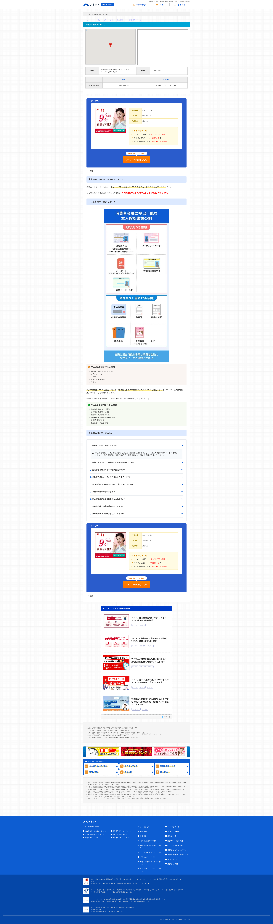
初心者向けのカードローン (121, 838)
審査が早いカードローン (120, 834)
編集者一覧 (171, 836)
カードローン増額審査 (138, 645)
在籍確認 (142, 625)
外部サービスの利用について (150, 846)
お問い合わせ (172, 859)
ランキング (144, 827)
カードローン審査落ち (146, 666)
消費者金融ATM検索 (148, 841)
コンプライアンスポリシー (150, 852)
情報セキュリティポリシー (177, 850)
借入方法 (142, 687)
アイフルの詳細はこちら (136, 160)
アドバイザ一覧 (173, 827)
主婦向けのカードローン (93, 838)
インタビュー (136, 709)
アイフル (134, 625)
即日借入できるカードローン (122, 831)
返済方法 (150, 687)
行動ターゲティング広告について (150, 863)
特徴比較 (143, 836)
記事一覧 (167, 717)
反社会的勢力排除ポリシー (177, 855)
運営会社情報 (172, 864)
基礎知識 (143, 831)
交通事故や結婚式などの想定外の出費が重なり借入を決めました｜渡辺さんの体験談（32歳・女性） (150, 702)
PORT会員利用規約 (175, 845)
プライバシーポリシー (149, 857)
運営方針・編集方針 (175, 841)
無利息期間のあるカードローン (95, 834)
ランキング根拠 (173, 831)
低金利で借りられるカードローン (96, 831)
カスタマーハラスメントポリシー (150, 870)
